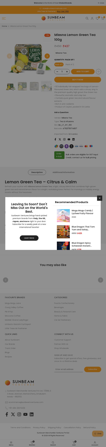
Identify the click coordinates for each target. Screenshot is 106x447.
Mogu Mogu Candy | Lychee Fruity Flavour (82, 212)
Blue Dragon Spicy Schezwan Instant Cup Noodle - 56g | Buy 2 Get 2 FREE (82, 244)
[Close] (99, 198)
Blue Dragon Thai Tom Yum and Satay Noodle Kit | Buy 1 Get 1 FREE (83, 228)
